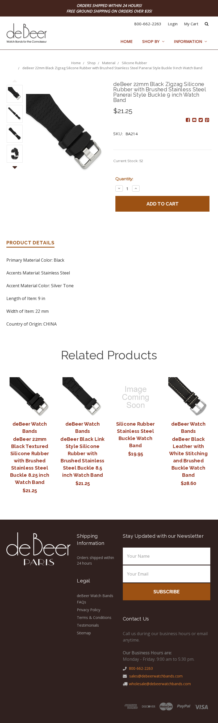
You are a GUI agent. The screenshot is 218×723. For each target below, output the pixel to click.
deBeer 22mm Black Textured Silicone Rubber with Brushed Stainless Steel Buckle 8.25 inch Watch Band (29, 460)
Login (173, 23)
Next (14, 164)
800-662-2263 (147, 23)
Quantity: (124, 178)
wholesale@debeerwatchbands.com (160, 683)
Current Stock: (128, 161)
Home (126, 41)
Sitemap (84, 632)
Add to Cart (30, 397)
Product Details (30, 242)
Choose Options (83, 397)
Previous (14, 81)
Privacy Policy (88, 609)
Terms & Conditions (94, 617)
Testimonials (88, 625)
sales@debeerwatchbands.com (155, 676)
